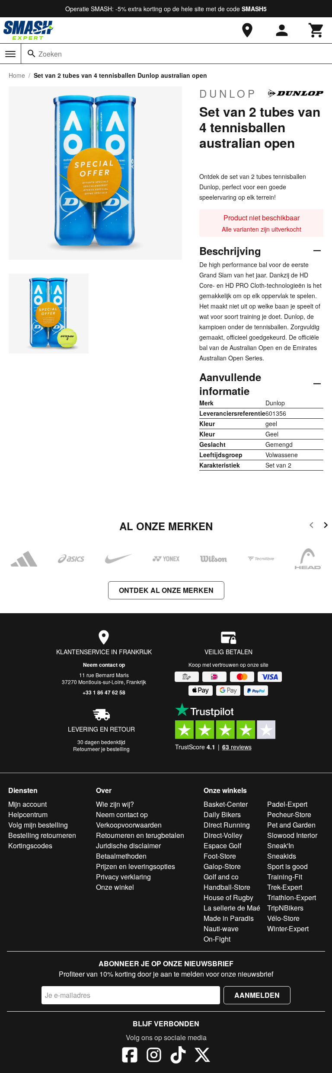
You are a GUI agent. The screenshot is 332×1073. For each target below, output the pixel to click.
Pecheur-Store (289, 814)
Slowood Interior (292, 835)
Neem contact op (104, 664)
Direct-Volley (223, 835)
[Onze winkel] (247, 30)
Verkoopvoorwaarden (129, 825)
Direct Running (227, 825)
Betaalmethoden (121, 856)
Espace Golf (222, 845)
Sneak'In (280, 845)
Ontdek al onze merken (166, 590)
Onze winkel (115, 887)
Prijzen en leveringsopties (135, 866)
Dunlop (228, 93)
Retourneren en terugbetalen (140, 835)
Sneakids (281, 856)
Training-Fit (284, 877)
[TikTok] (178, 1056)
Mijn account (27, 804)
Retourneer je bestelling (101, 748)
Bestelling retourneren (42, 835)
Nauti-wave (221, 928)
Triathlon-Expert (291, 897)
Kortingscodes (30, 845)
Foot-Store (220, 856)
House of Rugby (228, 897)
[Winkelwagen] (316, 30)
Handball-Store (227, 887)
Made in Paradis (229, 918)
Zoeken (50, 54)
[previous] (311, 526)
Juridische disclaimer (128, 845)
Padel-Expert (287, 804)
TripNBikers (285, 908)
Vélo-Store (283, 918)
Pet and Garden (291, 825)
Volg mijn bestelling (38, 825)
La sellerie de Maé (232, 908)
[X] (202, 1056)
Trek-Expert (284, 887)
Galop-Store (222, 866)
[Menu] (10, 54)
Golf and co (221, 877)
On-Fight (217, 939)
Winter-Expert (288, 928)
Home (17, 75)
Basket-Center (226, 804)
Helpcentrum (28, 814)
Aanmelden (257, 995)
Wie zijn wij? (115, 804)
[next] (325, 526)
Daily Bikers (222, 814)
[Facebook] (129, 1056)
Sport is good (287, 866)
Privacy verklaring (123, 877)
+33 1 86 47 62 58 (104, 692)
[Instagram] (154, 1056)
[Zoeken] (31, 54)
